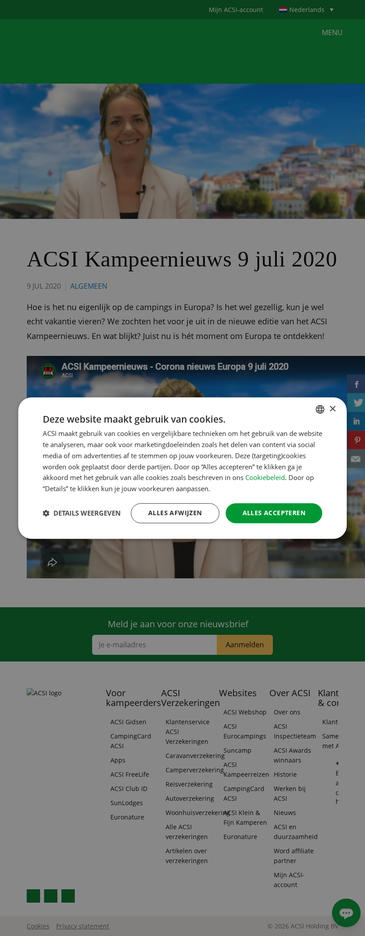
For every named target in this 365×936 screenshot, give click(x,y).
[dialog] (182, 468)
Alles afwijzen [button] (175, 512)
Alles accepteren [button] (274, 512)
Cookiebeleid (265, 477)
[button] (82, 513)
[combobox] (320, 409)
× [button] (332, 409)
